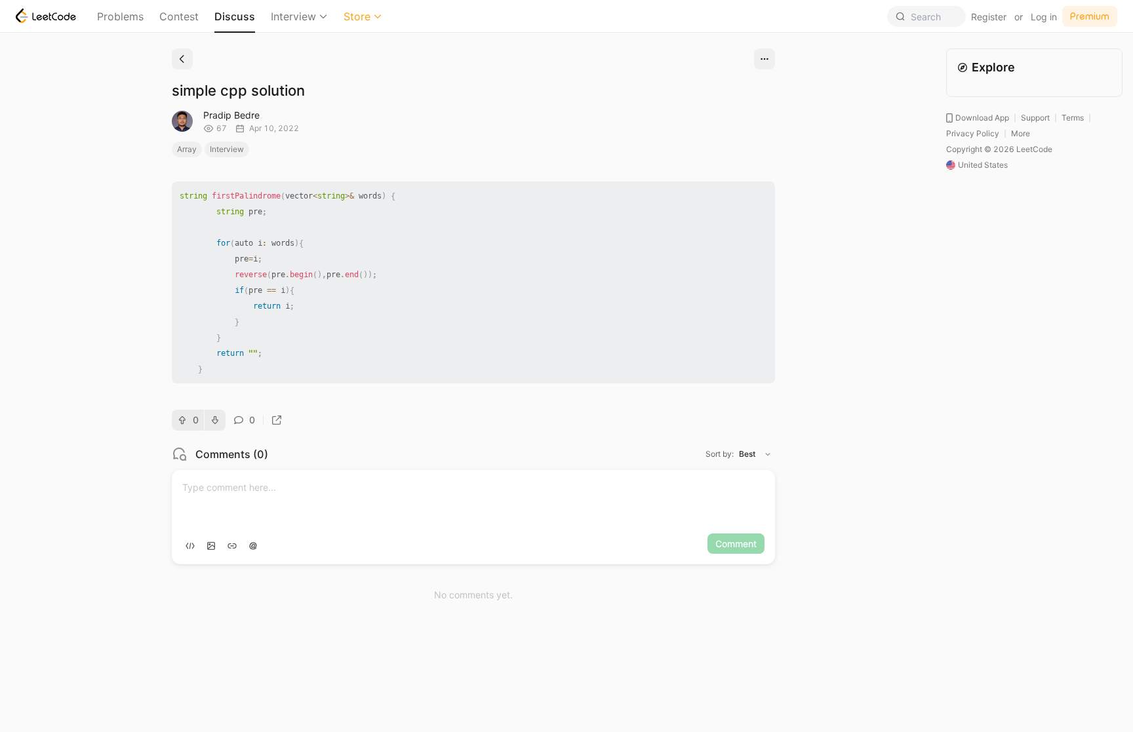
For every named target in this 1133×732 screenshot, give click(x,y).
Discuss (234, 16)
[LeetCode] (46, 16)
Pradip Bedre (231, 115)
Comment (736, 543)
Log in (1044, 16)
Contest (179, 16)
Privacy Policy (972, 133)
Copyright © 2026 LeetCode (999, 149)
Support (1035, 118)
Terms (1073, 118)
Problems (120, 16)
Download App (982, 118)
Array (187, 149)
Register (988, 16)
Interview (293, 16)
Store (357, 16)
